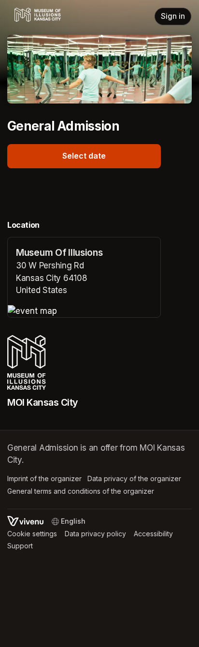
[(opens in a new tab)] (84, 311)
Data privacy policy (95, 533)
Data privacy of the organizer (134, 478)
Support (20, 546)
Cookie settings (32, 533)
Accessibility (153, 533)
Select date (84, 156)
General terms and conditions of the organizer (80, 491)
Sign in (173, 16)
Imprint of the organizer (44, 478)
